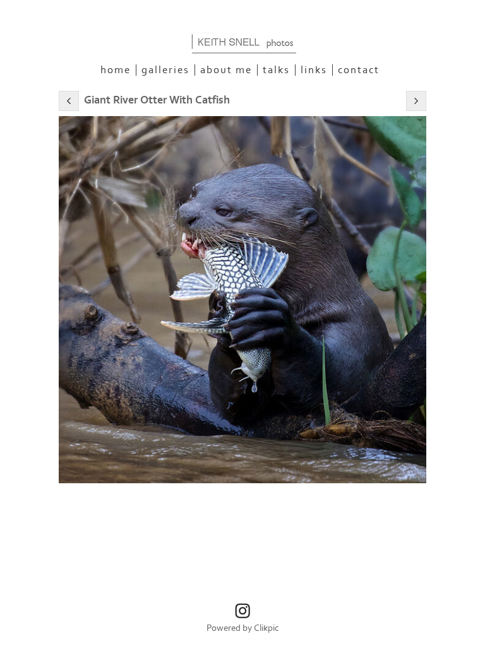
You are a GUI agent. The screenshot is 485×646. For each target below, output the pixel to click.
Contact (359, 70)
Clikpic (266, 628)
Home (115, 70)
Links (314, 70)
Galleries (165, 70)
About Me (226, 70)
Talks (276, 70)
